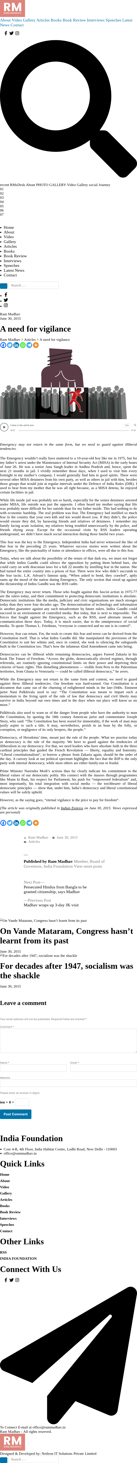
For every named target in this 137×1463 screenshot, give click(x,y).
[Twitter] (10, 345)
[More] (36, 345)
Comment (7, 1026)
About (5, 20)
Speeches (113, 20)
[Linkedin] (16, 345)
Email (74, 1062)
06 (2, 210)
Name (4, 1062)
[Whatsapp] (23, 345)
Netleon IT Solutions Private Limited (69, 1453)
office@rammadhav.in (20, 1153)
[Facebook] (3, 345)
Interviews (96, 20)
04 (2, 202)
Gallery (29, 20)
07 (2, 214)
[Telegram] (29, 345)
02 (2, 193)
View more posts (88, 866)
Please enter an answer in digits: (20, 1093)
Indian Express (72, 808)
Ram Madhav (38, 837)
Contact (17, 25)
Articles (43, 20)
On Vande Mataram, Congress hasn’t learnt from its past (66, 935)
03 (2, 197)
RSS (3, 1252)
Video (17, 20)
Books (56, 20)
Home (9, 227)
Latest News (14, 270)
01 (2, 189)
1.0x (127, 425)
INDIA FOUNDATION (18, 1258)
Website (5, 1077)
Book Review (74, 20)
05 (2, 206)
